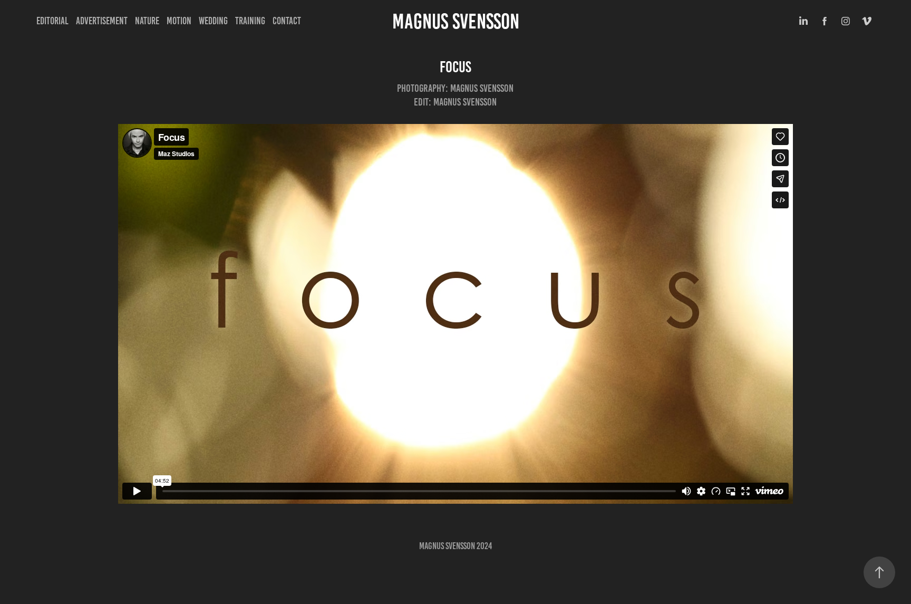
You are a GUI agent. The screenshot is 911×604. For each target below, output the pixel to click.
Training (250, 20)
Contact (287, 20)
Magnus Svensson (455, 21)
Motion (179, 20)
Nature (147, 20)
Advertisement (102, 20)
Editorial (52, 20)
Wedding (213, 20)
